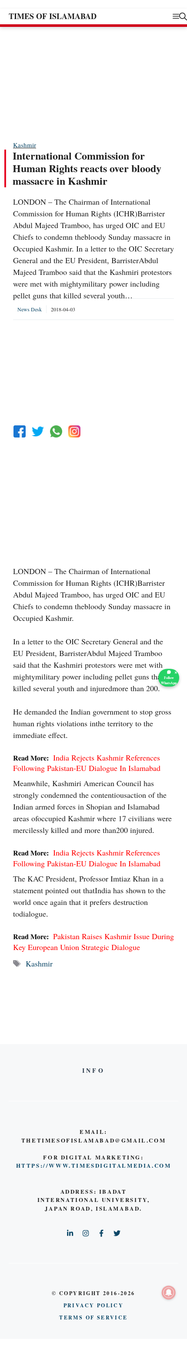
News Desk (29, 309)
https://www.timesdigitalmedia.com (93, 1165)
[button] (183, 16)
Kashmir (24, 144)
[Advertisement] (78, 83)
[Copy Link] (74, 431)
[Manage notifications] (169, 1292)
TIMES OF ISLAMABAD (53, 16)
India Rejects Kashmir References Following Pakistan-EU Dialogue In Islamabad (86, 762)
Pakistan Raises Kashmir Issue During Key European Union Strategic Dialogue (93, 941)
